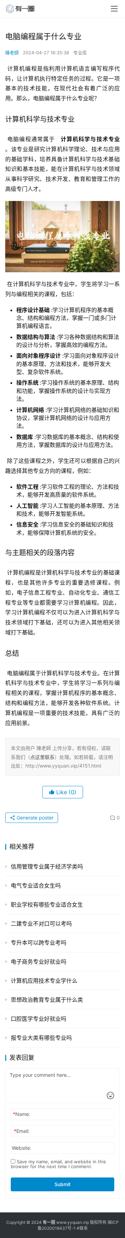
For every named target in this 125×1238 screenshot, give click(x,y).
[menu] (114, 8)
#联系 (82, 1228)
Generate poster (34, 817)
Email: (22, 1131)
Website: (21, 1148)
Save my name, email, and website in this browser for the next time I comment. (58, 1164)
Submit (62, 1184)
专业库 (80, 52)
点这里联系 (42, 757)
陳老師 (12, 52)
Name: (21, 1114)
